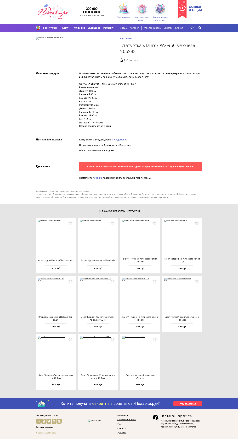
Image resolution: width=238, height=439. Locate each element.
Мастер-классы (152, 28)
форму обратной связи (127, 194)
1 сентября (50, 27)
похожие (97, 178)
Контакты (121, 428)
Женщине (94, 27)
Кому (65, 27)
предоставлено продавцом (61, 191)
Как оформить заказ (126, 420)
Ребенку (108, 27)
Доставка (121, 433)
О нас (120, 424)
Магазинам (122, 415)
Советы (168, 28)
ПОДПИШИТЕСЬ (188, 403)
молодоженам (119, 139)
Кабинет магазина (44, 427)
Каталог (134, 28)
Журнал (179, 28)
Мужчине (79, 27)
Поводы (123, 28)
